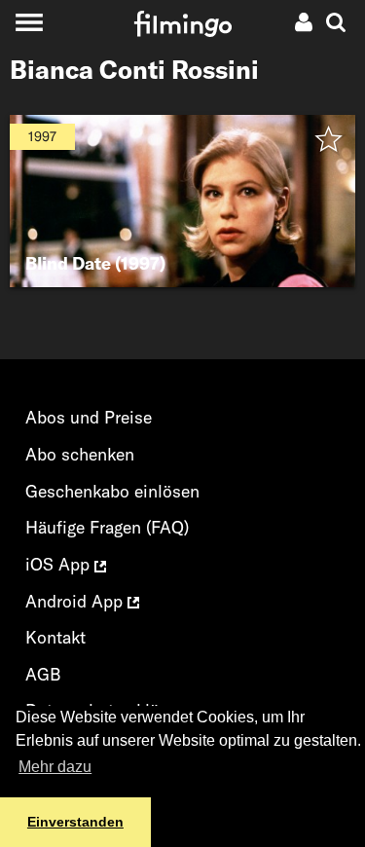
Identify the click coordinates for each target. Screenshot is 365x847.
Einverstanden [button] (75, 821)
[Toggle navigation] (28, 22)
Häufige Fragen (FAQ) (107, 527)
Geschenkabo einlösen (112, 491)
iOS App (59, 564)
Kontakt (55, 637)
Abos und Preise (88, 417)
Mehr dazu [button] (54, 766)
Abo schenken (79, 454)
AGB (43, 674)
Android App (76, 601)
